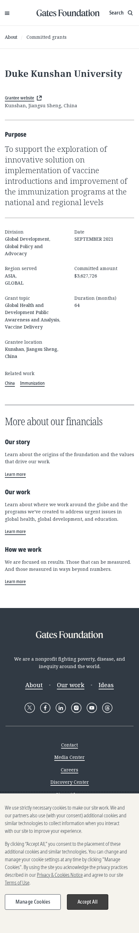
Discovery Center (69, 782)
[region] (69, 863)
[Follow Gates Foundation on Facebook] (45, 708)
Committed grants (47, 37)
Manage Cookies (33, 901)
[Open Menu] (7, 12)
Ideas (106, 685)
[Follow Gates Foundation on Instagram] (76, 708)
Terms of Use (17, 882)
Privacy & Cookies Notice (60, 874)
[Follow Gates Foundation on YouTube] (92, 708)
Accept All (88, 901)
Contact (69, 745)
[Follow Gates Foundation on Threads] (107, 708)
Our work (70, 685)
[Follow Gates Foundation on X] (30, 708)
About (11, 37)
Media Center (69, 757)
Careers (69, 770)
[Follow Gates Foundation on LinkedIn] (61, 708)
